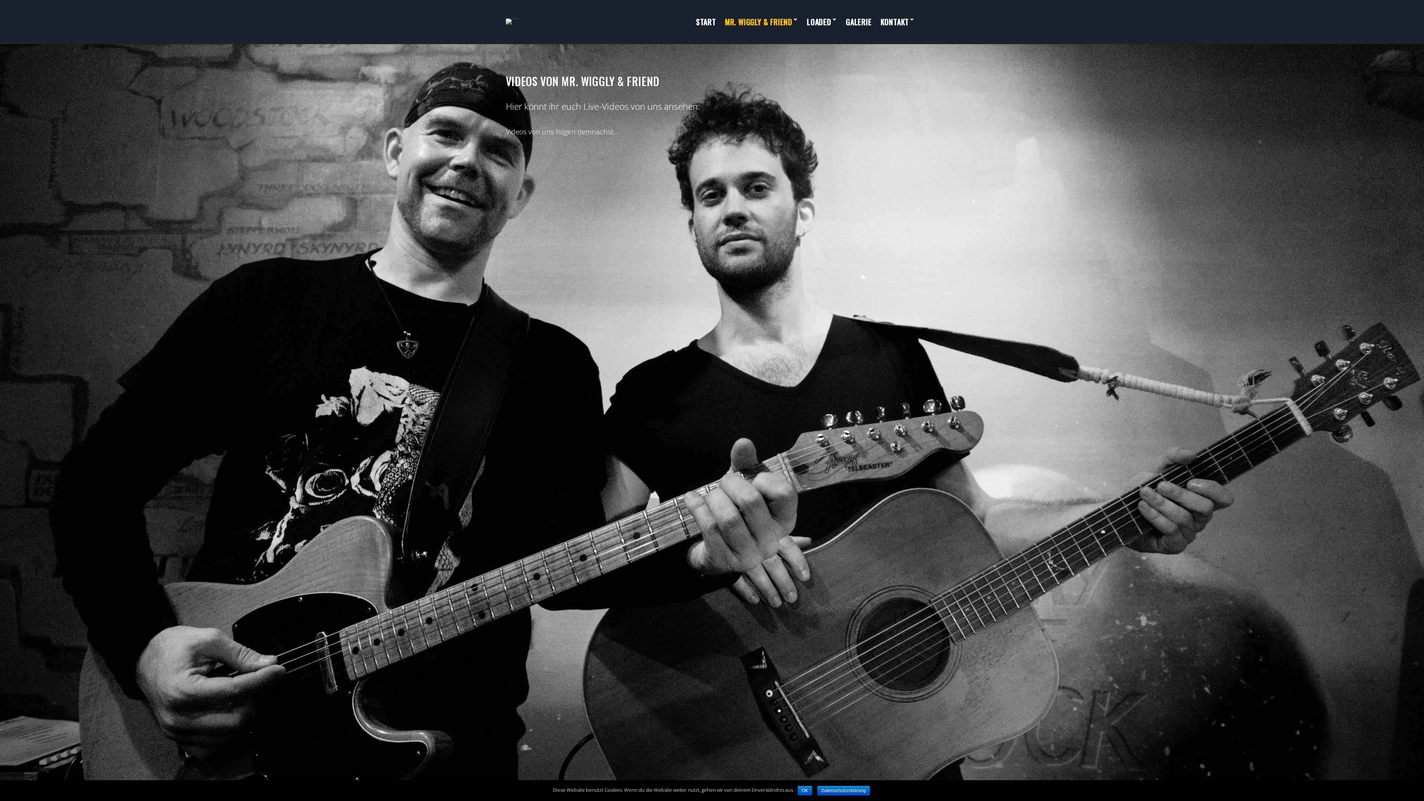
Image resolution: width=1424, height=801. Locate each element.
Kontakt (895, 21)
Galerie (859, 21)
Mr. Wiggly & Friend (758, 21)
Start (706, 21)
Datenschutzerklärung (843, 790)
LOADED (819, 21)
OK (805, 790)
